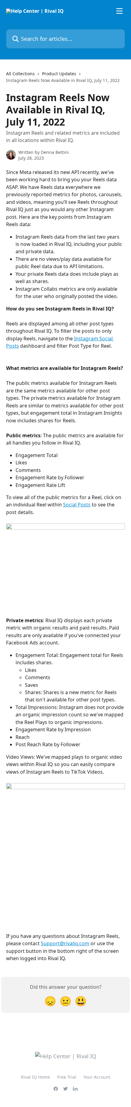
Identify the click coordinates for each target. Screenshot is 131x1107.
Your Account (96, 1077)
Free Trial (66, 1077)
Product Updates (59, 73)
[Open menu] (119, 11)
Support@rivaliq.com (65, 943)
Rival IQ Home (35, 1077)
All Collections (20, 73)
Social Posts (76, 504)
